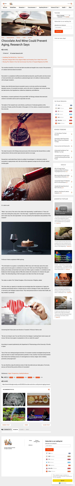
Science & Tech (54, 7)
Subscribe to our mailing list (60, 25)
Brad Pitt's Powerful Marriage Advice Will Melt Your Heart (62, 282)
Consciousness (31, 7)
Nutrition (30, 37)
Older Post (46, 424)
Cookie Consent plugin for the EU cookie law (62, 483)
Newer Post (6, 424)
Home (5, 7)
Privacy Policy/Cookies (37, 441)
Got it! (62, 480)
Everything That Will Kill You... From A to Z (13, 57)
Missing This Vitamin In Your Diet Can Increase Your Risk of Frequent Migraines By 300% (25, 62)
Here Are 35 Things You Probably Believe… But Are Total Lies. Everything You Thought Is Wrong (13, 401)
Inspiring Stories (43, 7)
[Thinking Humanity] (11, 4)
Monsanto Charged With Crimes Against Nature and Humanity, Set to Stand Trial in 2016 (25, 59)
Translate (67, 16)
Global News (13, 7)
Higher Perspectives (13, 373)
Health (63, 7)
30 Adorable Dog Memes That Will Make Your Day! (61, 305)
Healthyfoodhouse (24, 373)
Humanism (21, 7)
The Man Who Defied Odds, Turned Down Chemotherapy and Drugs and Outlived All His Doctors (14, 416)
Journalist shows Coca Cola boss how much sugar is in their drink (37, 417)
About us (30, 445)
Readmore (58, 223)
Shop (70, 7)
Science (18, 37)
